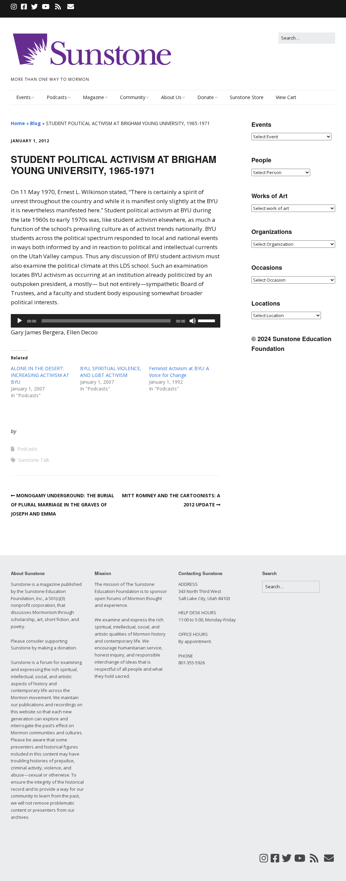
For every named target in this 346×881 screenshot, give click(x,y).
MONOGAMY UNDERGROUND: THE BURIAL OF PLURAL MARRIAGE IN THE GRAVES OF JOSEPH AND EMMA (62, 504)
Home (18, 123)
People (261, 160)
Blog (35, 123)
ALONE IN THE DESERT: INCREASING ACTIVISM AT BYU (40, 375)
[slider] (207, 320)
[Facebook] (24, 7)
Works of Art (269, 195)
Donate (205, 97)
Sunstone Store (247, 97)
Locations (265, 303)
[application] (115, 321)
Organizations (271, 231)
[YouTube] (46, 7)
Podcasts (57, 97)
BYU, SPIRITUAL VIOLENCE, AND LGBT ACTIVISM (110, 371)
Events (23, 97)
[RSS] (58, 7)
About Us (171, 97)
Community (132, 97)
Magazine (93, 97)
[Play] (19, 320)
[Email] (70, 7)
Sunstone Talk (33, 460)
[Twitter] (34, 7)
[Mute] (192, 320)
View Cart (286, 97)
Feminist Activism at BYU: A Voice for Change (179, 371)
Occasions (266, 267)
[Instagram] (14, 7)
